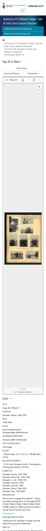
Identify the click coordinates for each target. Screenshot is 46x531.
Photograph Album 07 (14, 54)
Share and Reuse (11, 73)
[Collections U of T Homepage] (3, 40)
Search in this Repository (17, 33)
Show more (8, 513)
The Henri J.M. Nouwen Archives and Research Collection (20, 50)
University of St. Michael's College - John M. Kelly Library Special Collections (23, 45)
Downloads (32, 73)
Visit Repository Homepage (18, 29)
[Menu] (23, 11)
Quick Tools (22, 68)
